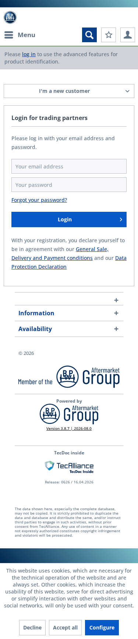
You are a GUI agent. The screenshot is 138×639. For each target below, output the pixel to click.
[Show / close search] (89, 35)
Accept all (65, 627)
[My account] (127, 35)
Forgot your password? (39, 199)
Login (65, 219)
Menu (26, 34)
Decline (32, 627)
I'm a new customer (64, 90)
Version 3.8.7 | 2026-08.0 (69, 428)
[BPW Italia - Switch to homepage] (10, 17)
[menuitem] (19, 35)
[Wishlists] (108, 35)
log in (29, 54)
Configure (101, 627)
